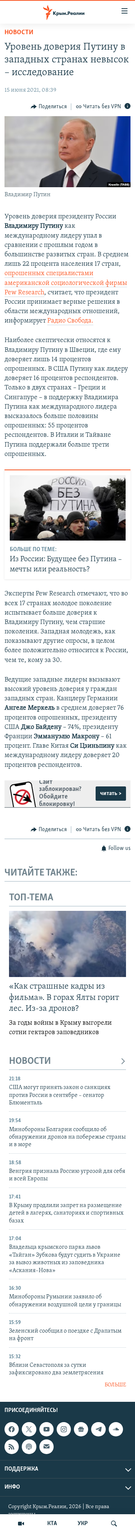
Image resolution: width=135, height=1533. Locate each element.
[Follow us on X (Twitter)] (29, 1429)
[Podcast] (29, 1447)
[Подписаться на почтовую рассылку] (46, 1447)
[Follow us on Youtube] (46, 1429)
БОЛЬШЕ (115, 1385)
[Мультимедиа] (21, 1523)
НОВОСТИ (30, 1061)
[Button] (49, 107)
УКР (83, 1524)
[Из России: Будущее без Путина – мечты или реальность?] (68, 508)
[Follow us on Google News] (81, 1429)
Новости (18, 32)
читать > (111, 794)
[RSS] (11, 1447)
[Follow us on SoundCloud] (116, 1429)
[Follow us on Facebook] (11, 1429)
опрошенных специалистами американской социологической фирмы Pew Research (65, 283)
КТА (52, 1524)
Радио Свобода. (70, 321)
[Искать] (114, 1523)
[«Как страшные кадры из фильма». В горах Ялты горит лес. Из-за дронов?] (67, 944)
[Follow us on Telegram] (98, 1429)
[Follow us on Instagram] (64, 1429)
